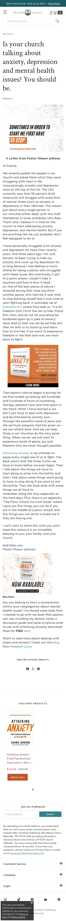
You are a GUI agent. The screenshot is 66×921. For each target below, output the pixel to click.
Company (9, 875)
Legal (6, 886)
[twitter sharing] (33, 669)
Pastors (8, 98)
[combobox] (33, 21)
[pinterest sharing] (38, 669)
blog (56, 642)
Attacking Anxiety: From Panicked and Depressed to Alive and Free (18, 760)
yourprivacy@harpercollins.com (27, 853)
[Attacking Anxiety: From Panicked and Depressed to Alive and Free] (20, 729)
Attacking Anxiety (16, 453)
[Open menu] (5, 12)
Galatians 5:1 (12, 307)
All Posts (7, 33)
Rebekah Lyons (21, 646)
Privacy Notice (18, 917)
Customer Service (14, 864)
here (27, 631)
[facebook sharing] (27, 669)
